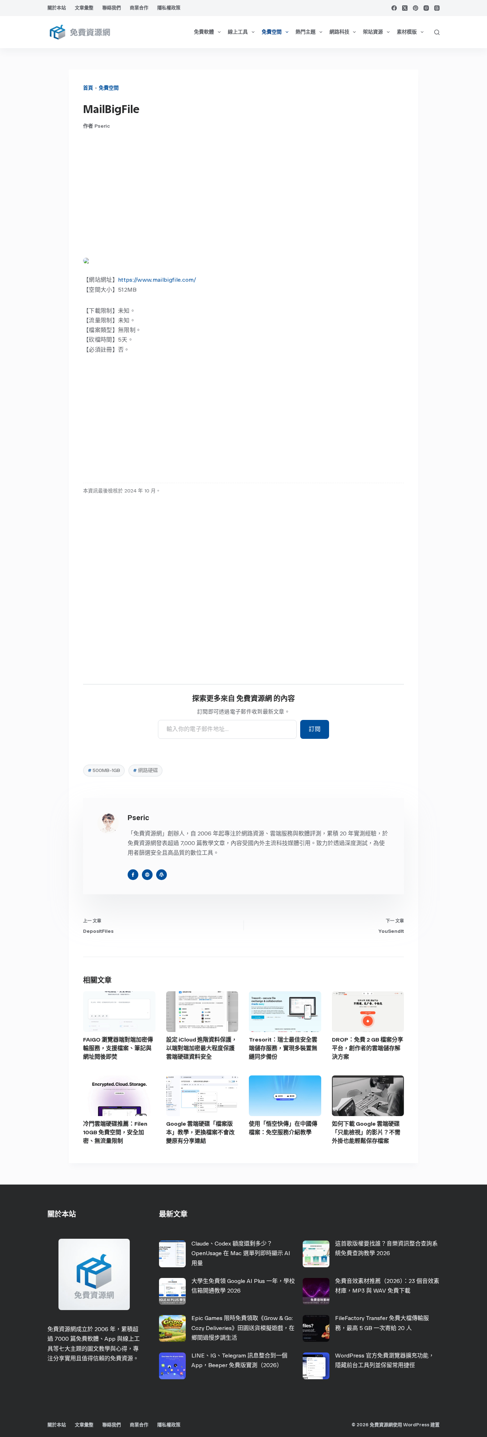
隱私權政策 (168, 7)
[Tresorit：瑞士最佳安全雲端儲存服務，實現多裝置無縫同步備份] (285, 1011)
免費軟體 (204, 32)
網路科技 (339, 32)
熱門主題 (306, 32)
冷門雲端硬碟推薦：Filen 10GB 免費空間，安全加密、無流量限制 (115, 1132)
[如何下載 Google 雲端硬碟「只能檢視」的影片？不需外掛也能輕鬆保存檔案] (368, 1095)
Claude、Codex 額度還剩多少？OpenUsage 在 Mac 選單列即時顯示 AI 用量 (240, 1253)
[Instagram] (426, 8)
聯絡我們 (111, 7)
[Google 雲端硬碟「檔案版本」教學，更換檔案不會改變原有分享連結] (202, 1095)
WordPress (416, 1424)
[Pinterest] (415, 8)
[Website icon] (147, 874)
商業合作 (139, 7)
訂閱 (315, 729)
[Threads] (437, 8)
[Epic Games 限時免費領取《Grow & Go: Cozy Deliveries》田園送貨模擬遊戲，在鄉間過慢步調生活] (172, 1328)
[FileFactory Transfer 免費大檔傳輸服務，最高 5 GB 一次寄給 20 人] (316, 1328)
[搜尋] (437, 32)
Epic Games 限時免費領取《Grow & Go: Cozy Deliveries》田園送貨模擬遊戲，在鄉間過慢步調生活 (242, 1328)
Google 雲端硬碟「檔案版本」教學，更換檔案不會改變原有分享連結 (200, 1132)
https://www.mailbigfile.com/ (157, 279)
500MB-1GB (104, 770)
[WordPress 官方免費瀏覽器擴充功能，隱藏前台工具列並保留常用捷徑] (316, 1365)
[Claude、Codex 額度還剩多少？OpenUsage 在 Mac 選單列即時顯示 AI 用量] (172, 1254)
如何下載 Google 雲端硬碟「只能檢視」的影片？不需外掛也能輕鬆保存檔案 (366, 1132)
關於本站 (56, 7)
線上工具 (238, 32)
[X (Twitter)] (404, 8)
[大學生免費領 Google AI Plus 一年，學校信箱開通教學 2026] (172, 1291)
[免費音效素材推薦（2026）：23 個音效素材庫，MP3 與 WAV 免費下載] (316, 1291)
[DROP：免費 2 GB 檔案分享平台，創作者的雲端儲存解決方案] (368, 1011)
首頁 (88, 88)
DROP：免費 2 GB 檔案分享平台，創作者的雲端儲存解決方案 (367, 1048)
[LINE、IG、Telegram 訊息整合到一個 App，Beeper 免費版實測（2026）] (172, 1365)
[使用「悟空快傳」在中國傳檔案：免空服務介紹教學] (285, 1095)
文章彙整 (84, 7)
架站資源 (373, 32)
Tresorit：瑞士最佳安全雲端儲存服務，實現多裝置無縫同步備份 (283, 1048)
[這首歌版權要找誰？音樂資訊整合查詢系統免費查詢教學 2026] (316, 1254)
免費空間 (272, 32)
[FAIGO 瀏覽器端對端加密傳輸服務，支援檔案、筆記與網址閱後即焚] (119, 1011)
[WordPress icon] (161, 874)
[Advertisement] (243, 194)
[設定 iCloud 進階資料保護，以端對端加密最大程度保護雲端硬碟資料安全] (202, 1011)
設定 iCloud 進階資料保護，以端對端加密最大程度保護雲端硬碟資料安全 (201, 1048)
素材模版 (407, 32)
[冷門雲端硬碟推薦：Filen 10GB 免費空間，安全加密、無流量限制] (119, 1095)
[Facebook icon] (133, 874)
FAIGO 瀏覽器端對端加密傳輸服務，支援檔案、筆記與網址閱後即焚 (118, 1048)
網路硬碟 (145, 770)
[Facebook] (394, 8)
